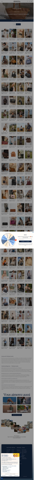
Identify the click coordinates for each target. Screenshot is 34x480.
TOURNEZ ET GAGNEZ (25, 241)
